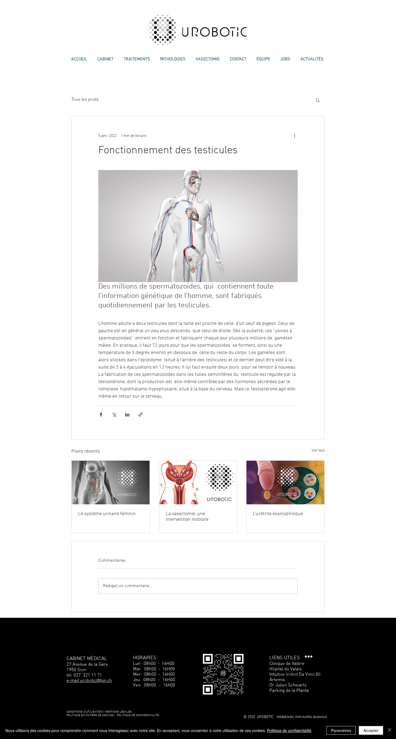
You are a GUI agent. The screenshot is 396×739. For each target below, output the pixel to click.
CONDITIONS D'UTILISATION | (85, 712)
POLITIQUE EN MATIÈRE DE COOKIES (90, 715)
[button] (317, 100)
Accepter (370, 730)
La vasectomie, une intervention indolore (187, 516)
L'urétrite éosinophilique (278, 514)
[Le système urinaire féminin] (111, 482)
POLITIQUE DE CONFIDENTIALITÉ (138, 715)
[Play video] (198, 226)
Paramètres (341, 730)
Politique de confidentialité (289, 730)
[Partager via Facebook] (100, 414)
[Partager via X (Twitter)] (114, 414)
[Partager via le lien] (140, 414)
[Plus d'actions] (294, 136)
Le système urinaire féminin (107, 514)
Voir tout (318, 450)
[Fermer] (389, 730)
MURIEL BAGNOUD (314, 717)
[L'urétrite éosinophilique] (285, 482)
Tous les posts (85, 99)
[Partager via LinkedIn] (127, 414)
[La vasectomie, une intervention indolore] (198, 482)
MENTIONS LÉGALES (118, 712)
